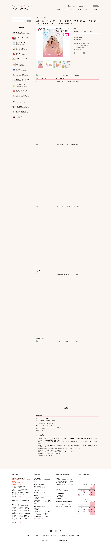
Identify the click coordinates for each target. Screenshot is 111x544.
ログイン (88, 6)
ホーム (37, 17)
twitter (86, 52)
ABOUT (79, 9)
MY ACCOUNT (72, 6)
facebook (78, 52)
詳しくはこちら (16, 496)
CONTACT (96, 9)
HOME (58, 9)
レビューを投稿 (77, 39)
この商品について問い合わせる (81, 45)
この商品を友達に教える (79, 47)
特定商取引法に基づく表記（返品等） (83, 43)
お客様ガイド (36, 535)
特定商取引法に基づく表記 (49, 535)
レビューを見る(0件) (78, 37)
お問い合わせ (62, 535)
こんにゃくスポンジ (46, 17)
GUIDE (87, 9)
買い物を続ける (77, 49)
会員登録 (81, 6)
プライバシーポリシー (73, 535)
